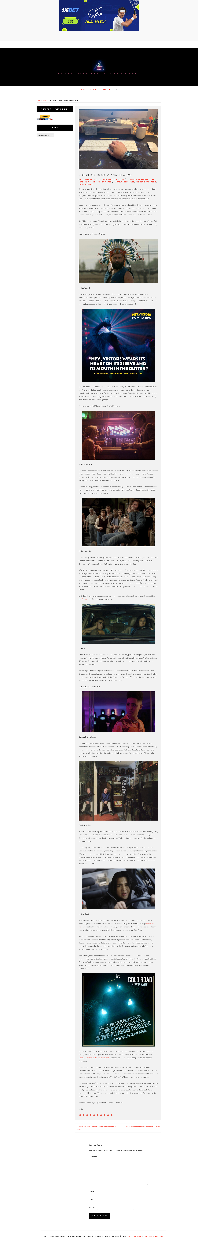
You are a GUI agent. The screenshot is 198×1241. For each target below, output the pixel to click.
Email (92, 1199)
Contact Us (106, 90)
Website (92, 1207)
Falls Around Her (104, 1057)
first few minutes (85, 599)
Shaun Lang (107, 179)
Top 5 (153, 182)
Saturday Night (120, 182)
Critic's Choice (92, 182)
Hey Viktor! (106, 182)
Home (84, 90)
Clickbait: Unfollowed (137, 179)
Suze (132, 182)
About (93, 90)
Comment (93, 1156)
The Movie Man (142, 182)
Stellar (81, 1057)
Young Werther (86, 184)
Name (92, 1191)
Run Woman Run (91, 1057)
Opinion (120, 179)
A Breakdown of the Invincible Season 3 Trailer (142, 1126)
